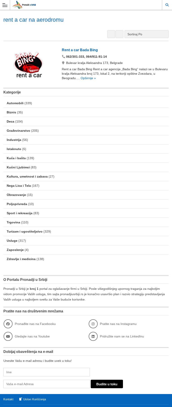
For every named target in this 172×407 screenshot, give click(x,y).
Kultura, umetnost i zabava (27, 176)
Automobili (15, 103)
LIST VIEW (119, 34)
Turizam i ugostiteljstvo (25, 231)
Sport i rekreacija (19, 213)
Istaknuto (14, 149)
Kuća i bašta (16, 158)
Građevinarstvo (18, 130)
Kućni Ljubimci (18, 167)
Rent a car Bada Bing (80, 50)
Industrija (14, 140)
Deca (10, 121)
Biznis (11, 112)
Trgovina (13, 222)
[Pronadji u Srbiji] (81, 5)
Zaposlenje (15, 250)
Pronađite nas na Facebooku (35, 324)
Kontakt (8, 399)
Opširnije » (88, 78)
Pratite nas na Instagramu (118, 324)
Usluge (12, 240)
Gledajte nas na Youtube (32, 336)
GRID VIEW (111, 34)
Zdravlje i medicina (21, 259)
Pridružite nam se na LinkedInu (122, 336)
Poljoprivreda (17, 204)
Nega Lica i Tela (19, 185)
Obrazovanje (16, 195)
